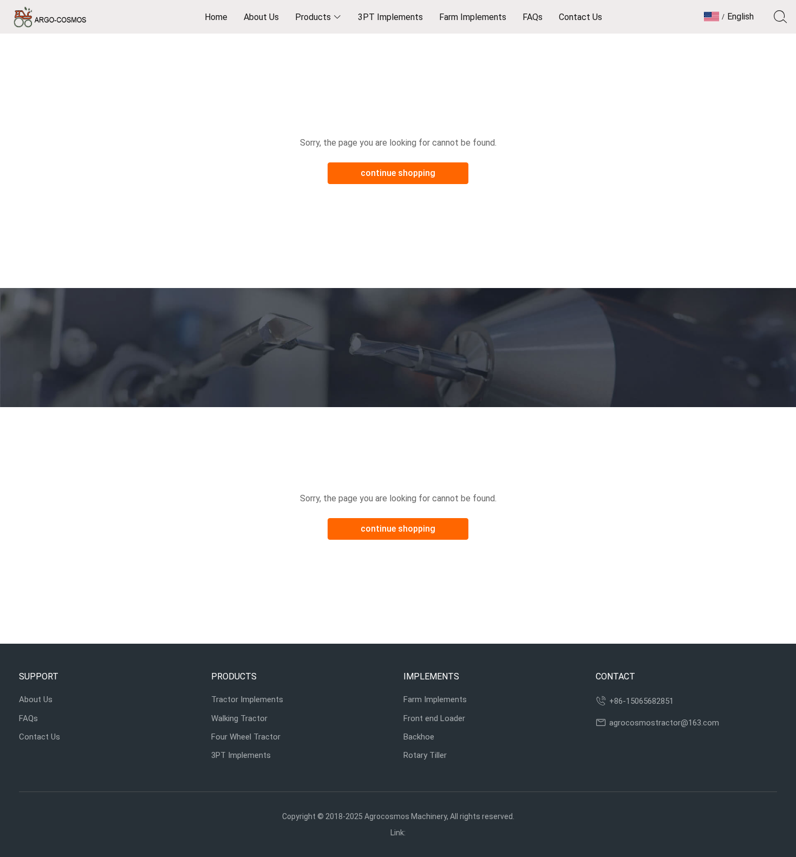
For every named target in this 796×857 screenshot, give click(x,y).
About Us (36, 699)
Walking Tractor (239, 718)
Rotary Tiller (425, 755)
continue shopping (398, 173)
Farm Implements (435, 699)
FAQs (28, 718)
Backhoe (418, 737)
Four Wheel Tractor (245, 737)
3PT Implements (241, 755)
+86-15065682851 (641, 701)
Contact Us (39, 737)
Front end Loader (434, 718)
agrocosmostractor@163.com (664, 723)
